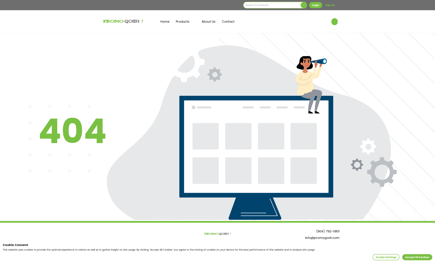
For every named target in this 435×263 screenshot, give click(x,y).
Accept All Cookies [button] (417, 257)
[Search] (304, 5)
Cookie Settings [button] (386, 257)
